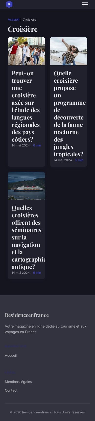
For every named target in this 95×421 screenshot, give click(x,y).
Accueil (13, 19)
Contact (11, 390)
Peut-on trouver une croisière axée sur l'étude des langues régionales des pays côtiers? (26, 106)
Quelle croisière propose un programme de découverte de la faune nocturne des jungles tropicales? (70, 113)
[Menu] (85, 4)
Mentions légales (18, 382)
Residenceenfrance (27, 314)
